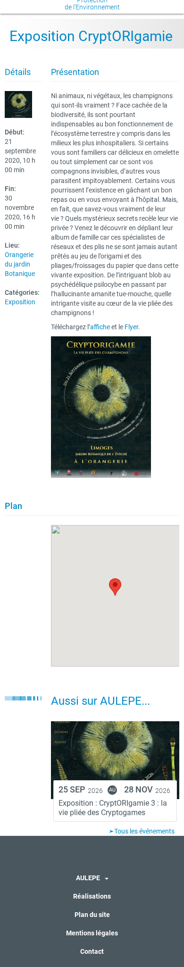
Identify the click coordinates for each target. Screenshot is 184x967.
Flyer (131, 327)
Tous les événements (144, 831)
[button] (115, 587)
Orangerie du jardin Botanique (20, 264)
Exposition (20, 302)
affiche (100, 327)
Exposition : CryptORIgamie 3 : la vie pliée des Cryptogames (113, 808)
